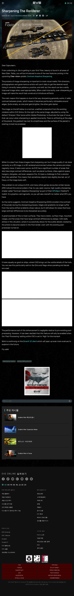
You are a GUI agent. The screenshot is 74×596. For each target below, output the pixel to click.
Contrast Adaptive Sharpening (39, 76)
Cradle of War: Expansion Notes (27, 429)
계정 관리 (40, 493)
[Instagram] (26, 479)
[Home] (37, 5)
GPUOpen (56, 191)
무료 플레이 (5, 493)
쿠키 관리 (40, 548)
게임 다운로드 (6, 497)
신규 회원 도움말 (7, 507)
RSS (38, 545)
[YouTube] (12, 479)
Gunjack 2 (5, 542)
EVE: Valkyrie (6, 535)
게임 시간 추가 (6, 500)
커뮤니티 (40, 500)
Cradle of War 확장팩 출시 (26, 417)
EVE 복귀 (40, 514)
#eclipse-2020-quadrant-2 (24, 361)
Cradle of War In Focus (25, 453)
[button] (68, 3)
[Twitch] (17, 479)
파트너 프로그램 (42, 517)
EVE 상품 (5, 549)
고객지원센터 (41, 497)
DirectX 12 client (30, 341)
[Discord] (22, 479)
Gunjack (4, 539)
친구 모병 (40, 510)
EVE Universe (6, 532)
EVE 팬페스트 (6, 545)
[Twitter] (7, 479)
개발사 (39, 507)
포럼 (38, 504)
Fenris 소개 (40, 535)
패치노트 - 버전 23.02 (25, 441)
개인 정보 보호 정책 (43, 541)
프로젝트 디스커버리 (8, 552)
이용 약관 (40, 538)
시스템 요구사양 (7, 504)
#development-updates (9, 361)
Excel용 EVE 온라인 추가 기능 (11, 510)
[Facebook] (3, 479)
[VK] (31, 479)
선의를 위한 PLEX (42, 521)
